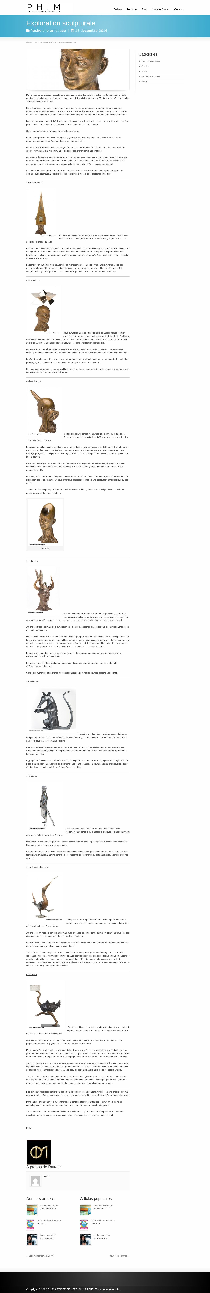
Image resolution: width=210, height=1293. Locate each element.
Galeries (145, 66)
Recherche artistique (48, 30)
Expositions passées (150, 61)
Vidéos (144, 81)
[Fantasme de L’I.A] (32, 1240)
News (144, 71)
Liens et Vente (160, 9)
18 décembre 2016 (91, 30)
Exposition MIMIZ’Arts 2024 (49, 1220)
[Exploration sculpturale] (78, 69)
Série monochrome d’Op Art (39, 1256)
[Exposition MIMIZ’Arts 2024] (30, 1225)
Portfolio (131, 9)
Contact (179, 9)
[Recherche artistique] (32, 1210)
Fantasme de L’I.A (48, 1235)
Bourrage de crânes (119, 1256)
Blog (144, 9)
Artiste (118, 9)
